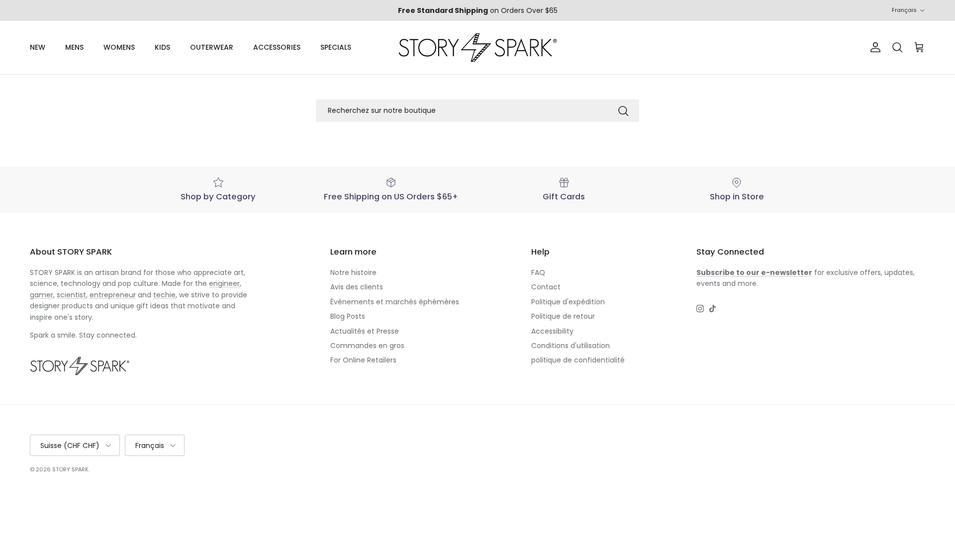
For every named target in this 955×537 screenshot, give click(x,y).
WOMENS (119, 47)
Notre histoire (353, 272)
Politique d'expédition (568, 302)
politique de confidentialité (578, 360)
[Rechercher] (623, 111)
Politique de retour (563, 316)
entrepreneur (113, 295)
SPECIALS (335, 47)
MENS (74, 47)
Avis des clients (356, 287)
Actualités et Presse (364, 331)
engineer (224, 283)
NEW (37, 47)
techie (164, 295)
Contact (546, 287)
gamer (41, 295)
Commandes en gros (367, 346)
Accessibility (552, 331)
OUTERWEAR (211, 47)
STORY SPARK (70, 469)
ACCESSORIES (276, 47)
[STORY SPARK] (477, 47)
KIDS (162, 47)
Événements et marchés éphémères (394, 302)
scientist (71, 295)
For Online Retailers (363, 360)
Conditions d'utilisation (570, 346)
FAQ (538, 272)
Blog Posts (347, 316)
